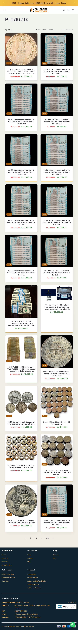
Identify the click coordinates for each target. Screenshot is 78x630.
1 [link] (25, 538)
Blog (54, 558)
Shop (29, 555)
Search (56, 555)
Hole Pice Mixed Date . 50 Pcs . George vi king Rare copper (21, 466)
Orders (30, 558)
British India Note (8, 574)
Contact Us (31, 574)
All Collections (7, 565)
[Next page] (52, 538)
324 (47, 538)
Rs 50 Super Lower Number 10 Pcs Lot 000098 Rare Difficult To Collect (57, 71)
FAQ (28, 562)
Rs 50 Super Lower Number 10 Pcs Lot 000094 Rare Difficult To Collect (57, 172)
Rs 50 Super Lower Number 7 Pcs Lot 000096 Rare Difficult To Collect (57, 122)
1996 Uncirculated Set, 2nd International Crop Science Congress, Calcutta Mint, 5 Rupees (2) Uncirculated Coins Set (57, 307)
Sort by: (37, 30)
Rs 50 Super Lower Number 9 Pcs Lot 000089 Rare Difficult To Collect (57, 273)
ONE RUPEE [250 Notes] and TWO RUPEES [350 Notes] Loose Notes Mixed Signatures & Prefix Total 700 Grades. (21, 369)
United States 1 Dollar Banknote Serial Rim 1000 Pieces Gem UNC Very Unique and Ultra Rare (21, 323)
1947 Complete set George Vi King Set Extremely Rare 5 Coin (21, 423)
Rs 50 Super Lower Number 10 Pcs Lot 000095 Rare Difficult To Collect (21, 172)
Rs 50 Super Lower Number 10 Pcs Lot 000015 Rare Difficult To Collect (21, 223)
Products (5, 562)
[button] (4, 10)
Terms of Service (34, 588)
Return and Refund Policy (37, 581)
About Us (5, 558)
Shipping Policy (33, 584)
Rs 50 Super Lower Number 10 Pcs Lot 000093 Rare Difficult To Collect (57, 523)
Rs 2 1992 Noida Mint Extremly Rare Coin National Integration (21, 522)
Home (4, 555)
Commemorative (8, 578)
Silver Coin (6, 581)
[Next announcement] (74, 3)
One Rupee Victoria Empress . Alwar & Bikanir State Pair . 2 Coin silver (56, 374)
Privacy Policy (32, 578)
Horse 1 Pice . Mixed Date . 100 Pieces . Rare (56, 423)
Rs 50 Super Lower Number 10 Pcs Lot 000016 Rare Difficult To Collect (57, 223)
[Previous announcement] (4, 3)
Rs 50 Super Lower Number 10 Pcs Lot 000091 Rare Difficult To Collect (21, 273)
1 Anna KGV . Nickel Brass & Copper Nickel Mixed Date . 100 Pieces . (57, 472)
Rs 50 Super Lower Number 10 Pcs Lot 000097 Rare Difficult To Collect (21, 122)
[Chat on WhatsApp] (72, 624)
